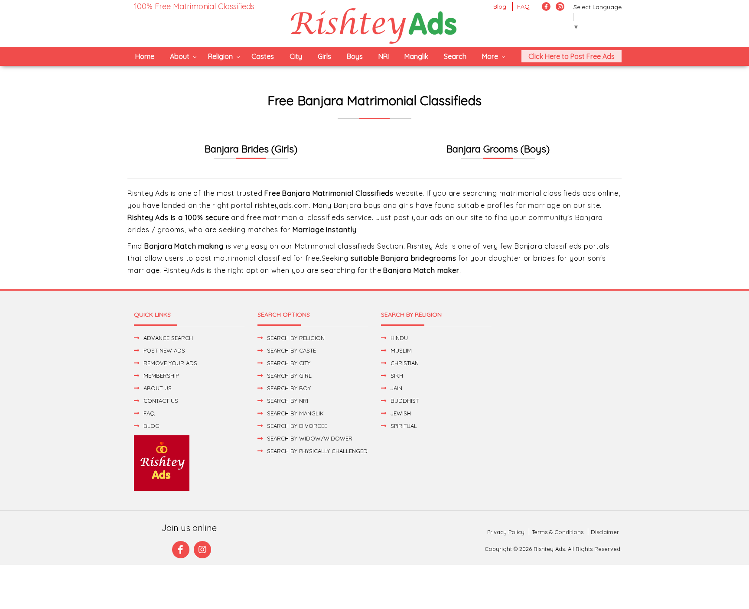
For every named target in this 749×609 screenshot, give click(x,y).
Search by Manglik (295, 413)
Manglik (416, 56)
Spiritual (404, 425)
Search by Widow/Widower (309, 438)
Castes (262, 56)
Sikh (397, 375)
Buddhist (405, 400)
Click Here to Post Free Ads (571, 56)
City (296, 56)
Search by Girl (289, 375)
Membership (161, 375)
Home (144, 56)
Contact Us (160, 400)
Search (455, 56)
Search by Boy (289, 388)
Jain (396, 388)
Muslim (401, 350)
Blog (499, 6)
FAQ (523, 6)
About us (157, 388)
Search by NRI (287, 400)
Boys (355, 56)
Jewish (401, 413)
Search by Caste (291, 350)
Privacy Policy (505, 531)
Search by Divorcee (297, 425)
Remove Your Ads (170, 363)
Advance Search (168, 337)
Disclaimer (605, 531)
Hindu (399, 337)
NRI (383, 56)
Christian (405, 363)
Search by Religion (296, 337)
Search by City (288, 363)
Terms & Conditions (557, 531)
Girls (324, 56)
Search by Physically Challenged (317, 450)
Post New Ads (164, 350)
